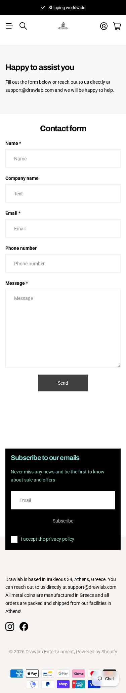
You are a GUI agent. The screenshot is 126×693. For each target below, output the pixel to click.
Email (12, 213)
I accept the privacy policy (47, 539)
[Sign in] (104, 26)
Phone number (21, 248)
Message (16, 283)
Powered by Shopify (96, 651)
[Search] (23, 25)
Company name (22, 178)
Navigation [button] (9, 25)
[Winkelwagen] (117, 26)
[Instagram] (9, 626)
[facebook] (23, 626)
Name (13, 143)
